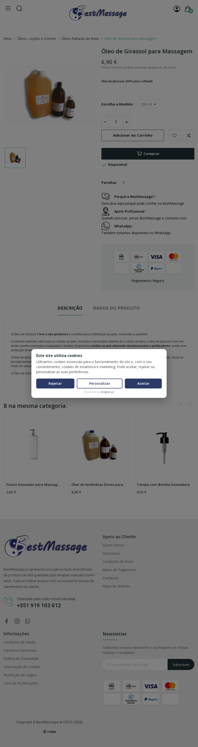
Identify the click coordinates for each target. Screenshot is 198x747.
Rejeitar (55, 383)
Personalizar (99, 383)
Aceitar (143, 383)
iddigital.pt (107, 392)
